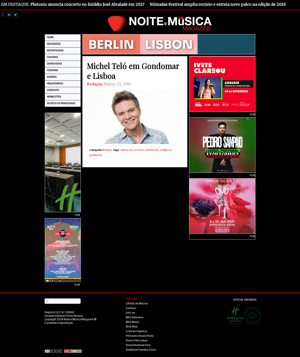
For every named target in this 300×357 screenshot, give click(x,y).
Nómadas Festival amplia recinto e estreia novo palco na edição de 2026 (218, 4)
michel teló (152, 149)
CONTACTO (53, 90)
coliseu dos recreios (132, 149)
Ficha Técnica (74, 316)
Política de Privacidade (61, 103)
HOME (50, 37)
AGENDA (52, 77)
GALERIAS (52, 57)
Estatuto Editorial (55, 316)
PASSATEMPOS (55, 83)
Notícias (107, 149)
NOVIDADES (54, 44)
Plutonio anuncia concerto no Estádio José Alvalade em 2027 (88, 4)
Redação (95, 84)
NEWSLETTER (54, 96)
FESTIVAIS (52, 70)
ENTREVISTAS (54, 63)
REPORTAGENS (55, 50)
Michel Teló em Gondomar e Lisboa (133, 71)
